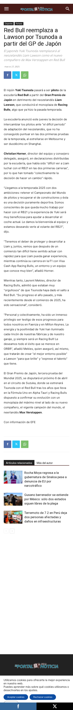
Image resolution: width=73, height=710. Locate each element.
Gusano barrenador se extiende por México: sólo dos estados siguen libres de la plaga (46, 499)
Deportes (9, 23)
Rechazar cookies (42, 697)
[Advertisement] (36, 562)
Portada (19, 23)
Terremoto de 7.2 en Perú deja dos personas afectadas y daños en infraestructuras (45, 517)
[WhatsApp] (24, 75)
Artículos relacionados (19, 462)
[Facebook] (7, 75)
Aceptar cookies (15, 697)
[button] (6, 9)
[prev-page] (6, 531)
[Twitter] (16, 75)
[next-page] (12, 531)
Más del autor (45, 462)
